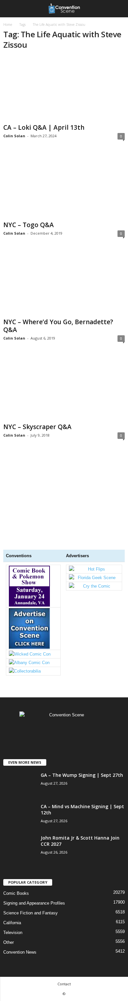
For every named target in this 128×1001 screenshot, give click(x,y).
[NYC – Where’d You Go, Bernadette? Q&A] (64, 283)
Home (7, 24)
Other (8, 942)
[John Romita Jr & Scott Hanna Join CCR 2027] (19, 869)
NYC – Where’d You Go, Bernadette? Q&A (58, 326)
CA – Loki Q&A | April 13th (43, 127)
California (12, 922)
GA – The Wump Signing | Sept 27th (82, 775)
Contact (64, 983)
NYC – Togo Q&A (28, 225)
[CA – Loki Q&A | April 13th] (64, 89)
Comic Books (16, 893)
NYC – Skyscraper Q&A (37, 427)
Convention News (19, 952)
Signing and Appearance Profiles (34, 903)
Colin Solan (14, 135)
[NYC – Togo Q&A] (64, 186)
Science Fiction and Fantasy (30, 912)
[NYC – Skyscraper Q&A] (64, 388)
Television (12, 932)
